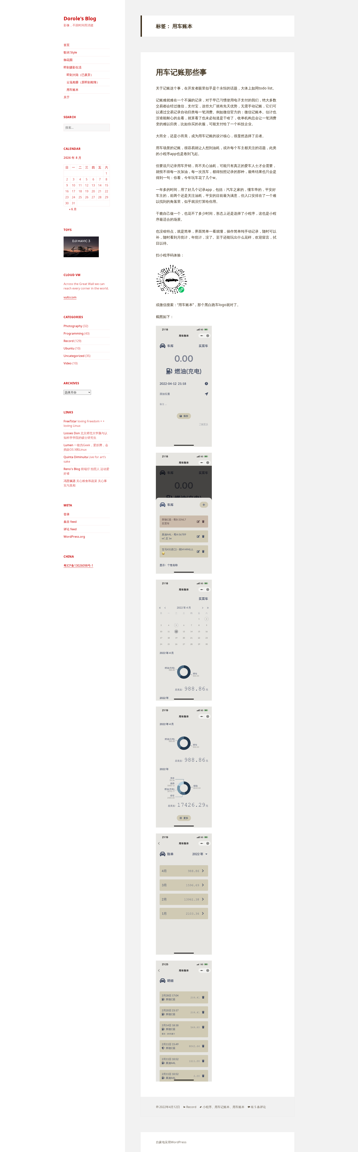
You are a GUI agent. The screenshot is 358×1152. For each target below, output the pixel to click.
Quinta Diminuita (76, 457)
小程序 (207, 1107)
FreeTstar (70, 421)
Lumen (68, 445)
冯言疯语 (70, 481)
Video (68, 363)
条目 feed (70, 522)
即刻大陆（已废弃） (80, 75)
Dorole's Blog (80, 18)
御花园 (68, 60)
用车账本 (72, 90)
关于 (67, 97)
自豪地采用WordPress (171, 1142)
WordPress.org (74, 537)
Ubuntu (69, 348)
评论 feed (70, 529)
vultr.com (70, 297)
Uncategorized (74, 356)
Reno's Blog (72, 469)
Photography (73, 326)
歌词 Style (70, 52)
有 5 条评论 (258, 1107)
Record (69, 341)
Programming (74, 333)
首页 (67, 45)
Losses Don (72, 433)
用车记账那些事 (181, 72)
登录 (67, 514)
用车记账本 (222, 1107)
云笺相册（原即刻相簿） (83, 82)
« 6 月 (73, 209)
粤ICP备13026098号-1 (78, 565)
